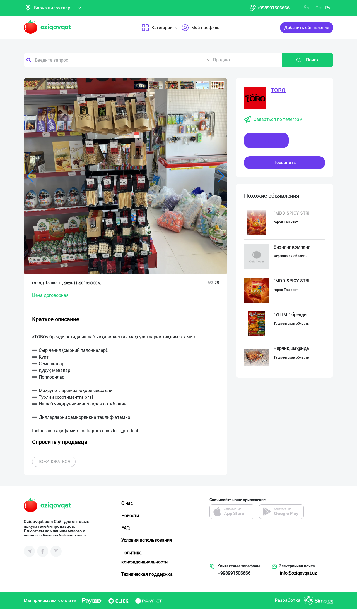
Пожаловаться (53, 461)
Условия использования (146, 540)
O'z (318, 8)
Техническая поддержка (147, 574)
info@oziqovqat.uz (298, 573)
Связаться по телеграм (278, 119)
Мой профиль (205, 27)
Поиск (312, 60)
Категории (162, 27)
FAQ (125, 528)
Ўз (306, 8)
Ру (327, 8)
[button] (141, 85)
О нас (127, 503)
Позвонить (284, 162)
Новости (130, 515)
